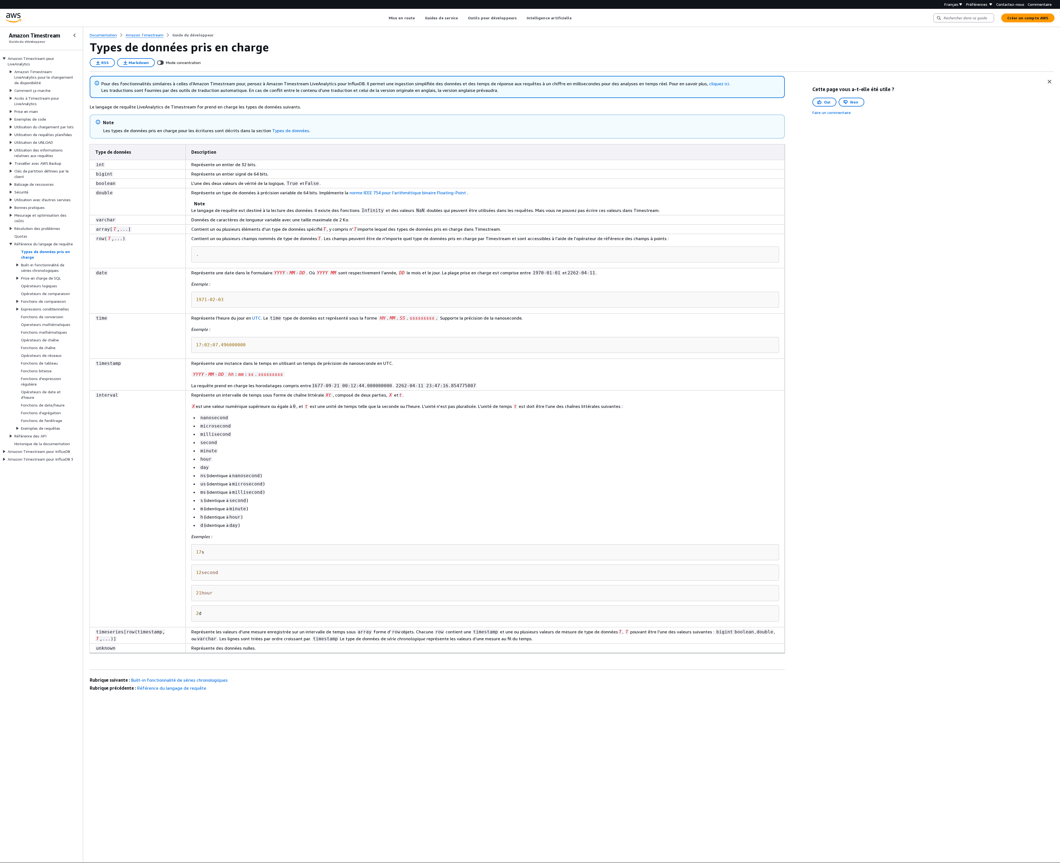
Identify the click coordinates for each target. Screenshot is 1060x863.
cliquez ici (719, 83)
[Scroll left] (384, 18)
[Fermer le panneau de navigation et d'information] (1049, 81)
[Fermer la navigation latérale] (74, 35)
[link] (193, 35)
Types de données (290, 130)
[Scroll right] (575, 18)
